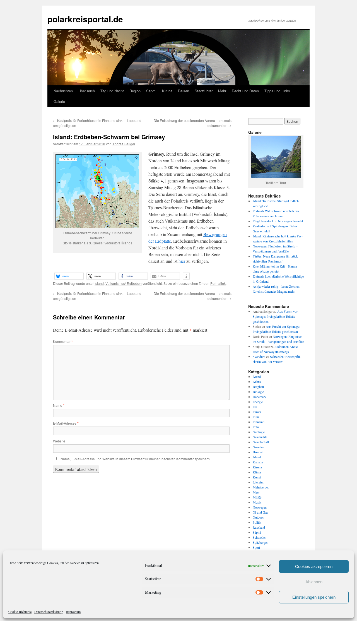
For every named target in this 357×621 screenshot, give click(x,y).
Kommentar (63, 341)
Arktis (257, 381)
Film (256, 417)
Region (135, 90)
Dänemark (259, 396)
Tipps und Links (277, 90)
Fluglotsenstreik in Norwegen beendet (278, 221)
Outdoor (258, 517)
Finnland (258, 422)
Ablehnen (313, 581)
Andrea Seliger (123, 143)
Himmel (258, 452)
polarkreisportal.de (85, 19)
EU (255, 407)
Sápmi (151, 90)
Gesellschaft (261, 442)
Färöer (257, 412)
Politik (257, 522)
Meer (256, 492)
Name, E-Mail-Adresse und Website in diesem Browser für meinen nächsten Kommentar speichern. (136, 458)
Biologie (258, 391)
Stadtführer (204, 90)
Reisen (183, 90)
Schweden (259, 537)
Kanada (258, 462)
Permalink (218, 283)
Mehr (222, 90)
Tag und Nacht (112, 90)
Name (58, 405)
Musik (257, 502)
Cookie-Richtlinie (20, 611)
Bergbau (258, 386)
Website (59, 441)
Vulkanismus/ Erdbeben (123, 283)
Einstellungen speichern (314, 597)
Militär (257, 497)
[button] (69, 276)
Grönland (259, 447)
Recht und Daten (245, 90)
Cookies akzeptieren (313, 566)
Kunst (257, 477)
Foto (256, 427)
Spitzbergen (260, 542)
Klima (257, 472)
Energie (258, 401)
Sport (256, 547)
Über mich (86, 90)
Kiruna (167, 90)
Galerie (59, 101)
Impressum (73, 611)
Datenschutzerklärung (48, 611)
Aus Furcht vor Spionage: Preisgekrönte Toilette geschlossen (275, 316)
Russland (259, 527)
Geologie (259, 432)
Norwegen (260, 507)
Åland (257, 376)
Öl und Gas (260, 512)
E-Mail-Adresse (66, 423)
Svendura (259, 356)
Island (99, 283)
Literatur (258, 482)
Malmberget (261, 487)
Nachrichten (63, 90)
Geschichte (260, 437)
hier (181, 261)
